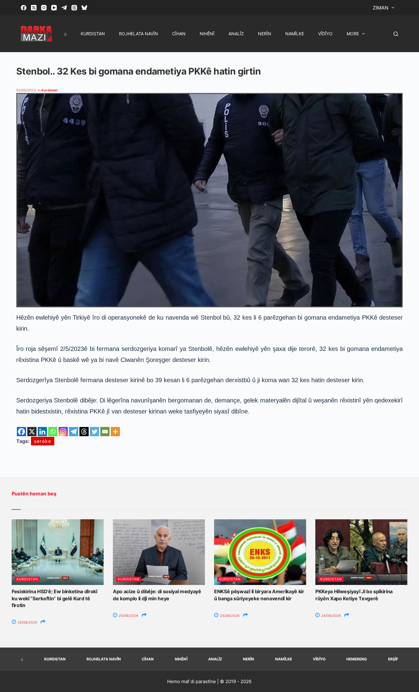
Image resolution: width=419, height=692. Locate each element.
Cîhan (179, 33)
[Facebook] (23, 7)
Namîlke (294, 33)
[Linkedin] (42, 431)
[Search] (396, 34)
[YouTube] (54, 7)
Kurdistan (93, 33)
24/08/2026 (330, 615)
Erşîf (393, 659)
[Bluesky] (84, 7)
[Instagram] (44, 7)
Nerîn (264, 33)
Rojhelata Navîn (138, 33)
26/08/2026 (27, 622)
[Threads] (74, 7)
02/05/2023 (26, 90)
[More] (115, 431)
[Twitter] (94, 431)
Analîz (236, 33)
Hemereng (356, 659)
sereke (42, 441)
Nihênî (207, 33)
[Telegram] (64, 7)
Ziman (380, 8)
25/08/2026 (128, 615)
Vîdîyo (325, 33)
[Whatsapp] (52, 431)
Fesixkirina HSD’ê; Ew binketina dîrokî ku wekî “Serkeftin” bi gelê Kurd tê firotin (54, 598)
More (353, 33)
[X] (32, 431)
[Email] (105, 431)
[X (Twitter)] (34, 7)
